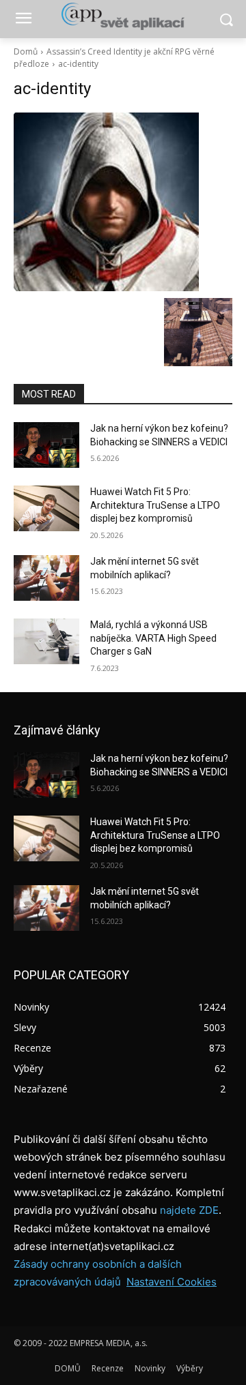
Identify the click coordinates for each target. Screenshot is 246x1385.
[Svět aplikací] (123, 16)
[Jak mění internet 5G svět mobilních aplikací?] (46, 578)
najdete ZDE (189, 1210)
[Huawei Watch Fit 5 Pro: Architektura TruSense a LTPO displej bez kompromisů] (46, 508)
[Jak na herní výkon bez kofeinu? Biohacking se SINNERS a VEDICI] (46, 445)
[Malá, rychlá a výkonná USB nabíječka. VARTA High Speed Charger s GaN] (46, 641)
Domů (26, 51)
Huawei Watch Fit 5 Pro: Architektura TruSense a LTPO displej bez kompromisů (155, 505)
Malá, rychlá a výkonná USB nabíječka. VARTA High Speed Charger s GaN (153, 638)
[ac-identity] (123, 202)
